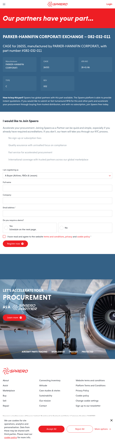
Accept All (51, 429)
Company (7, 195)
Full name (7, 182)
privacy (68, 236)
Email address (9, 207)
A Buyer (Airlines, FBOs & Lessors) (21, 175)
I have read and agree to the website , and (49, 236)
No (66, 228)
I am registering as (10, 170)
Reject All (79, 429)
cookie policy (83, 236)
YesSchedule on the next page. (22, 228)
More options (101, 429)
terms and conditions (54, 236)
